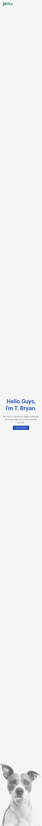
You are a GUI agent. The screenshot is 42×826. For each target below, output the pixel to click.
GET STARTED (21, 428)
